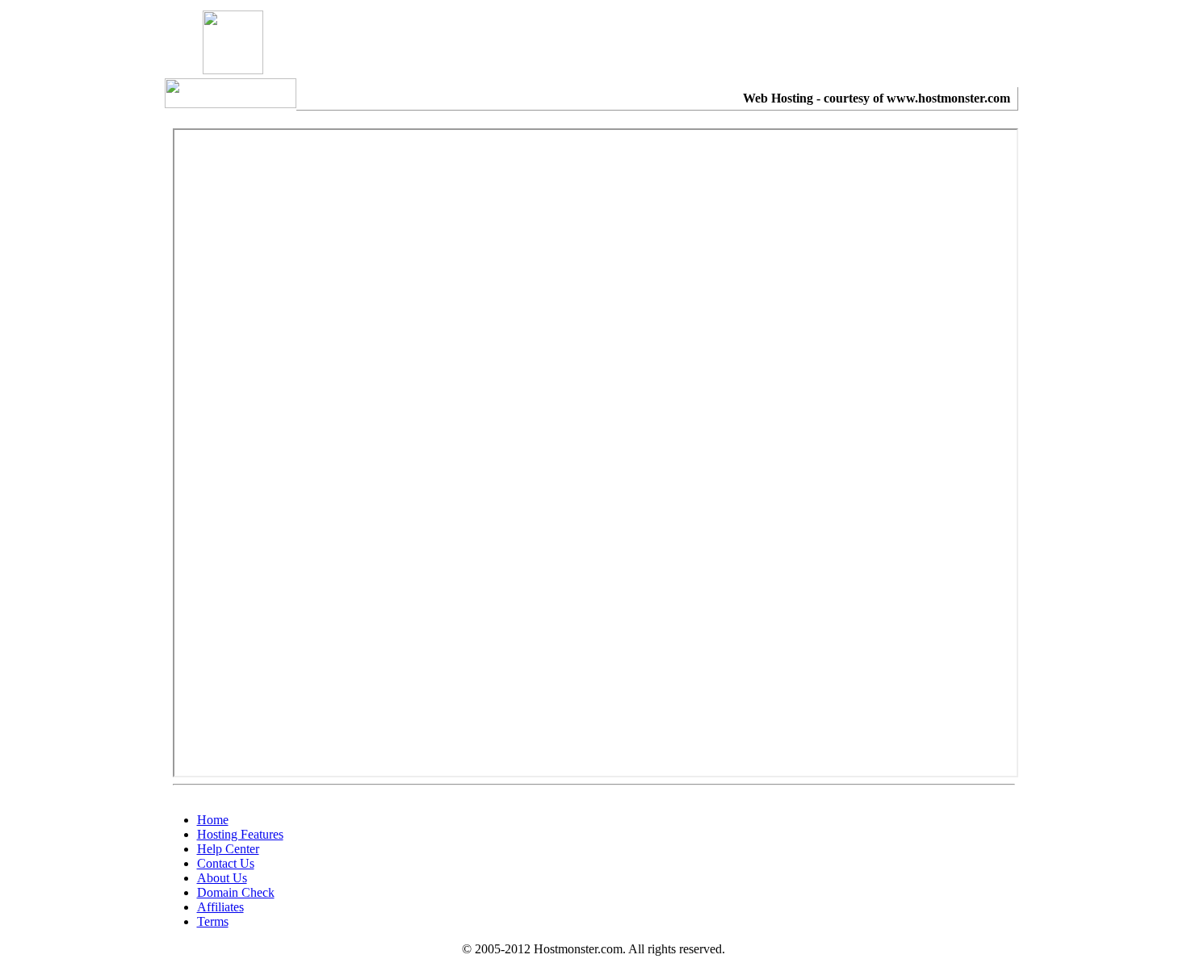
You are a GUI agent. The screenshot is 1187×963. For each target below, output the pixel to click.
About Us (222, 878)
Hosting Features (240, 834)
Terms (213, 921)
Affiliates (220, 907)
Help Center (228, 849)
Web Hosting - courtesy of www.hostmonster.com (876, 98)
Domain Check (236, 892)
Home (213, 820)
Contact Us (225, 863)
